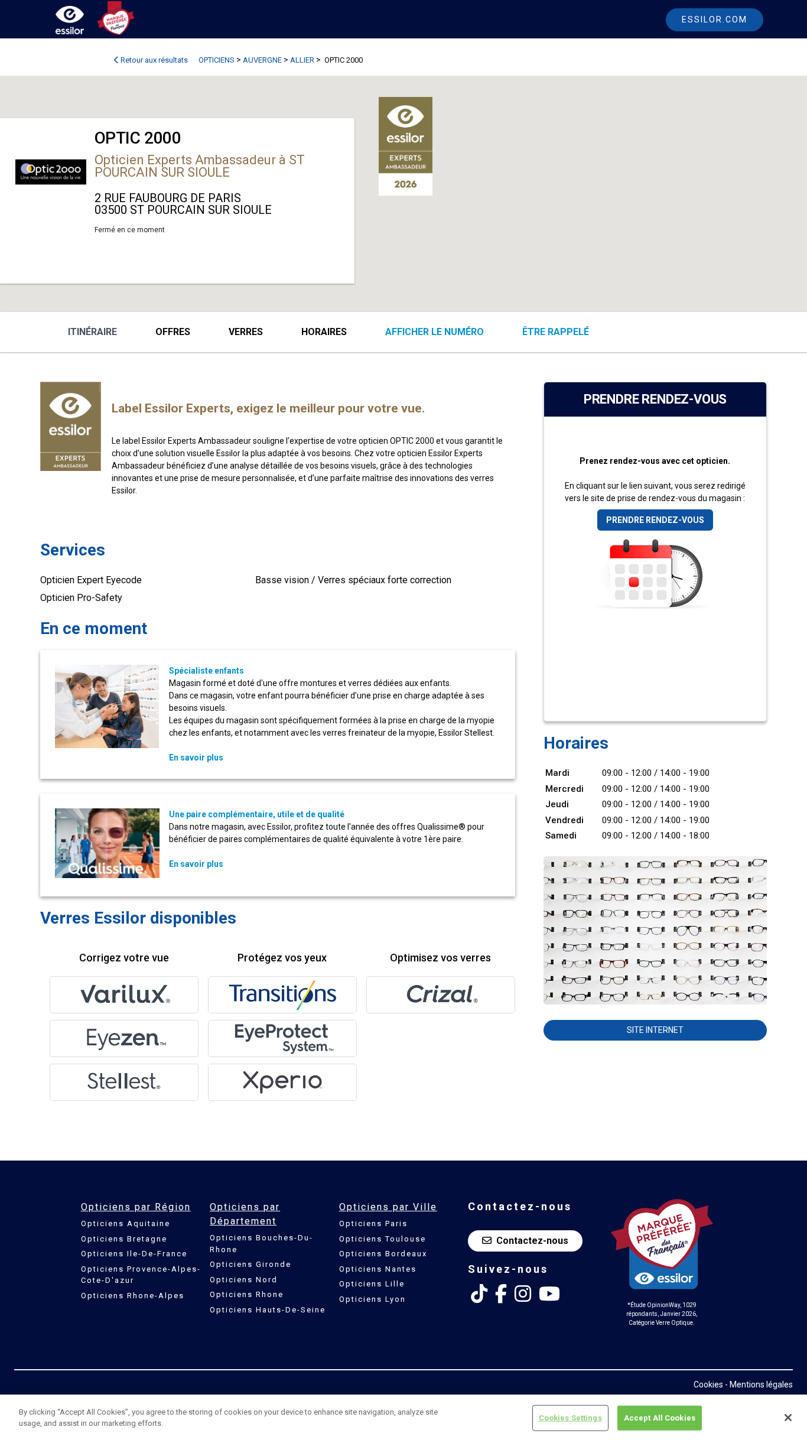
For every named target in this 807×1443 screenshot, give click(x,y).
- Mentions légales (759, 1384)
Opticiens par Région (136, 1207)
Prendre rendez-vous (655, 520)
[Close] (788, 1418)
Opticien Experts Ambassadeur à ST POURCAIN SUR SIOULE (200, 166)
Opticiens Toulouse (382, 1238)
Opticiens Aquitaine (125, 1223)
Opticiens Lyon (372, 1299)
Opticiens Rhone (247, 1294)
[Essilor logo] (82, 22)
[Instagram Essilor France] (523, 1294)
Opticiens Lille (372, 1283)
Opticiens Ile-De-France (134, 1253)
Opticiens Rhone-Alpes (132, 1295)
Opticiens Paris (373, 1223)
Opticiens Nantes (377, 1269)
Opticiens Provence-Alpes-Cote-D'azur (141, 1275)
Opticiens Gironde (250, 1264)
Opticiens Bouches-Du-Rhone (261, 1243)
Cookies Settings (570, 1417)
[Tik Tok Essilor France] (479, 1294)
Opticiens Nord (244, 1279)
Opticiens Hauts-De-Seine (268, 1309)
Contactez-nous (532, 1240)
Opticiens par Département (245, 1214)
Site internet (655, 1030)
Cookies (708, 1384)
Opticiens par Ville (388, 1207)
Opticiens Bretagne (124, 1238)
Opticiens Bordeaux (383, 1253)
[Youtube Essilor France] (549, 1294)
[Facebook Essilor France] (501, 1294)
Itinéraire (92, 331)
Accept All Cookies (659, 1417)
